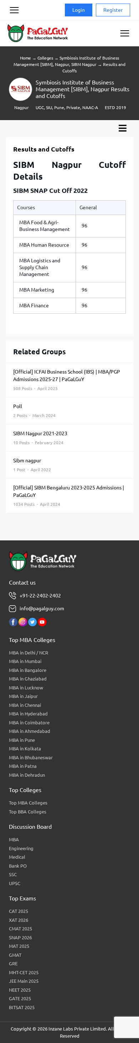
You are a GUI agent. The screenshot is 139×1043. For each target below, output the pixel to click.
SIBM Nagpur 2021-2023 (40, 438)
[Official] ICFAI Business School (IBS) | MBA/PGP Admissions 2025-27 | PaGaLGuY (66, 380)
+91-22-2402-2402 (40, 595)
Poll (34, 411)
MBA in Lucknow (26, 687)
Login (78, 10)
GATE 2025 (20, 998)
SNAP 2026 (20, 937)
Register (113, 10)
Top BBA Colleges (27, 811)
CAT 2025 (18, 911)
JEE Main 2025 (23, 980)
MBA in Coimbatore (29, 722)
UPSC (14, 883)
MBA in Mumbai (25, 661)
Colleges (45, 58)
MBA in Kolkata (25, 748)
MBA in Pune (22, 740)
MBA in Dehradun (27, 774)
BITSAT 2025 (22, 1007)
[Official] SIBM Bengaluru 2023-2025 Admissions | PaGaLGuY (68, 496)
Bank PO (18, 865)
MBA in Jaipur (23, 696)
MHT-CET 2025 (23, 972)
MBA (14, 839)
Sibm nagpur (32, 465)
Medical (17, 856)
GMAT (15, 954)
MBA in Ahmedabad (29, 731)
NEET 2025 (20, 989)
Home (25, 58)
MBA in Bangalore (27, 670)
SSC (13, 874)
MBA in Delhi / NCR (28, 652)
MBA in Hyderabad (28, 713)
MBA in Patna (23, 766)
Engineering (21, 848)
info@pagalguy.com (42, 608)
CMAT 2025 (20, 928)
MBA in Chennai (25, 705)
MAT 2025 (19, 946)
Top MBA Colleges (28, 802)
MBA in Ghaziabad (28, 678)
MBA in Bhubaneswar (31, 757)
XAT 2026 (18, 920)
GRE (13, 963)
